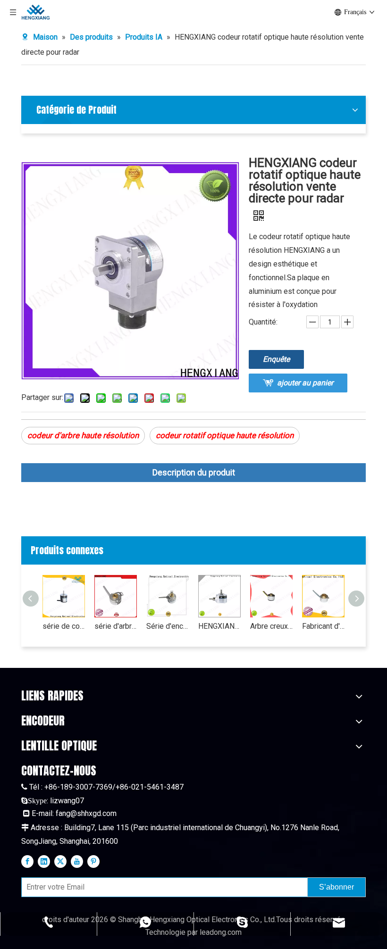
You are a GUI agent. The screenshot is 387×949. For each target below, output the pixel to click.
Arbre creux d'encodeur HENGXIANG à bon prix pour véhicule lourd (271, 626)
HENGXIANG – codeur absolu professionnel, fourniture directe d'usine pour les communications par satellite (219, 626)
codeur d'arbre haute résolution (83, 435)
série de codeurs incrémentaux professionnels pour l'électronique (63, 626)
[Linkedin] (44, 861)
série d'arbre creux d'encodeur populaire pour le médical (115, 626)
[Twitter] (60, 861)
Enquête (276, 359)
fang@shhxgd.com (86, 813)
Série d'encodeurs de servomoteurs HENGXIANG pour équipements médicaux (167, 626)
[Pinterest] (93, 861)
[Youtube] (77, 861)
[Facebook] (27, 861)
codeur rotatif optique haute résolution (225, 435)
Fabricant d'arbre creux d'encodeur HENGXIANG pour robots (323, 626)
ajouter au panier (305, 382)
